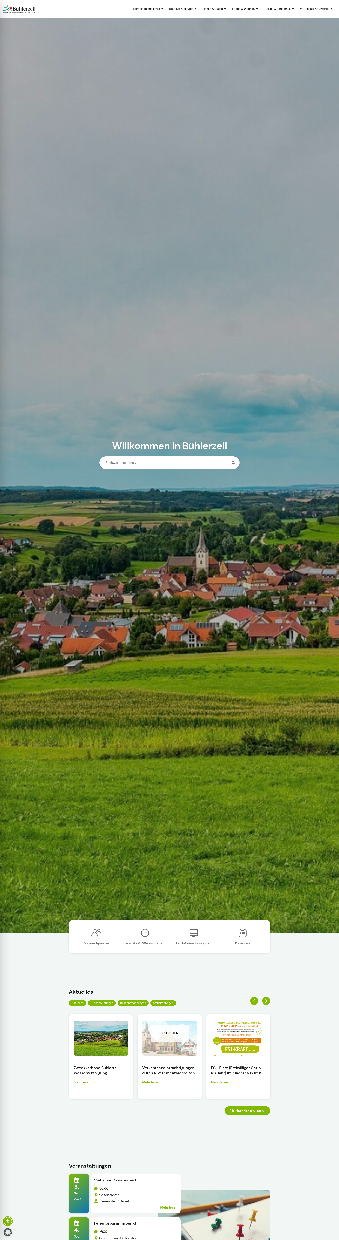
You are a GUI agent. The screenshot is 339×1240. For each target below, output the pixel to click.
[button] (254, 1001)
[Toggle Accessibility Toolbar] (7, 1221)
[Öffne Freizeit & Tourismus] (293, 9)
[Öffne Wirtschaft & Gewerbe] (331, 9)
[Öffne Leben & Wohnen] (256, 9)
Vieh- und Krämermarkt (116, 1180)
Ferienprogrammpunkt (115, 1223)
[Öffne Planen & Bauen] (225, 9)
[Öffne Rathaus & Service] (195, 9)
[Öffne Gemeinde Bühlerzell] (162, 9)
